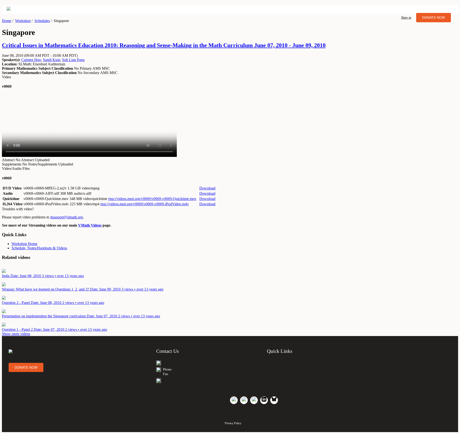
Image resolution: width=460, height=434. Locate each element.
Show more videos (16, 334)
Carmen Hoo (31, 60)
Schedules (42, 21)
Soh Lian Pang (73, 60)
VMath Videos (90, 225)
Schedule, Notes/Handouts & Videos (39, 248)
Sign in (406, 17)
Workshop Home (24, 244)
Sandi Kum (51, 60)
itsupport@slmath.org (66, 217)
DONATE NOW (433, 17)
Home (6, 21)
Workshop (23, 21)
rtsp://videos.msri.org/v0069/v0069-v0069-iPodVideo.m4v (144, 204)
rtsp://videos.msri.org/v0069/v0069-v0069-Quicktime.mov (152, 199)
